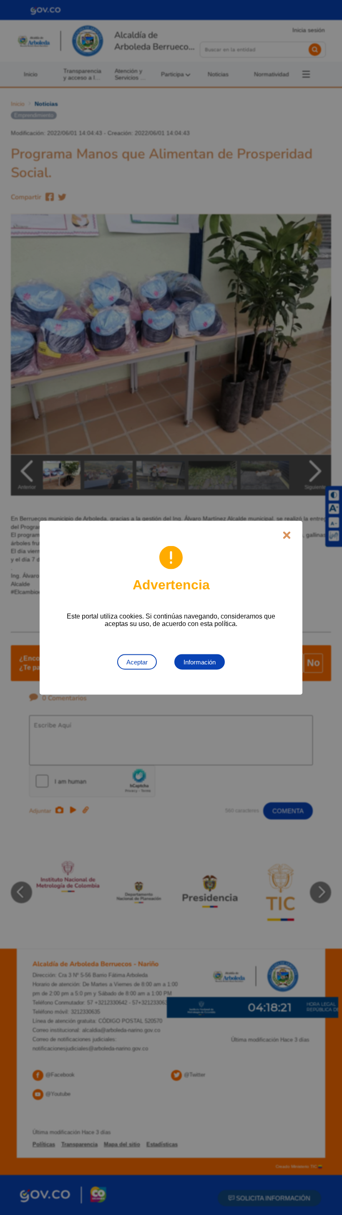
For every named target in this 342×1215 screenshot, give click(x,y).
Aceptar (137, 661)
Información (200, 661)
